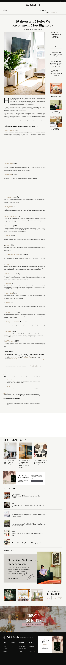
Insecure (7, 245)
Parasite (7, 264)
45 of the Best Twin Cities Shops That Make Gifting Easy (56, 54)
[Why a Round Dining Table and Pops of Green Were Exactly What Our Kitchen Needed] (25, 450)
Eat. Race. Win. (9, 312)
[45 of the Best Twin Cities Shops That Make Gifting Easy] (10, 450)
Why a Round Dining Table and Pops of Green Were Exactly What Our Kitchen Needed (24, 464)
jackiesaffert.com (27, 357)
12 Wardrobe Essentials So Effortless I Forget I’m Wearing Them (56, 73)
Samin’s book (15, 135)
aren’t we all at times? (30, 276)
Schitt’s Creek (9, 293)
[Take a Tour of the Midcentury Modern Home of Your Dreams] (7, 496)
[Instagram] (43, 360)
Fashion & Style (56, 70)
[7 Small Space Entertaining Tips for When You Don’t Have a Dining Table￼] (7, 514)
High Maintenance (10, 341)
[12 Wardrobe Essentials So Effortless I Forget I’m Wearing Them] (40, 450)
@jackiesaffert (13, 358)
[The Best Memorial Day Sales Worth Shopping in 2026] (7, 542)
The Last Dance (9, 226)
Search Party (9, 283)
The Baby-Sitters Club (10, 216)
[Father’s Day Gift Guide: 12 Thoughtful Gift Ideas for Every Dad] (7, 533)
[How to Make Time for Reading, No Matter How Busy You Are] (7, 505)
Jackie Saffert (10, 402)
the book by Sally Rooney (11, 165)
